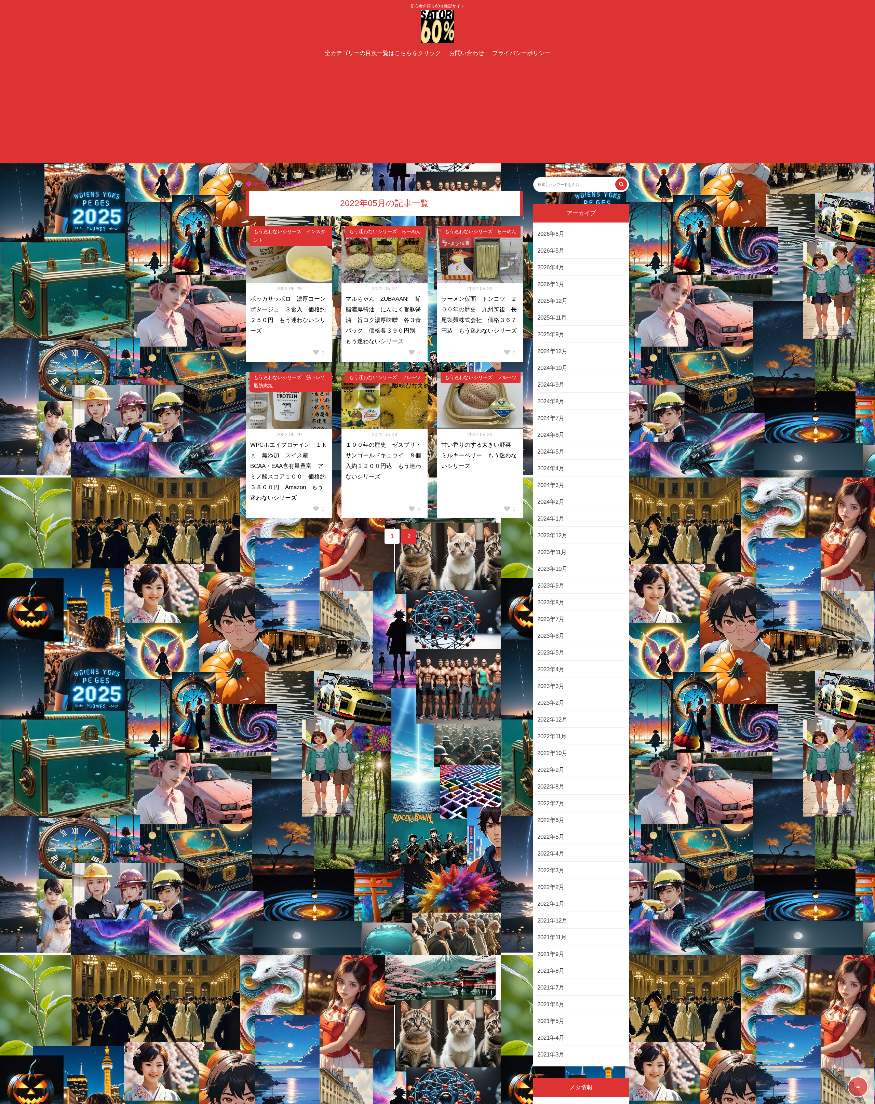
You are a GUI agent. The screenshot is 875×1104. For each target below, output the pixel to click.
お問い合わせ (466, 53)
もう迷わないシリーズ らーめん (385, 231)
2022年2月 (550, 887)
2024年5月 (550, 451)
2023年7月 (550, 619)
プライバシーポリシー (521, 53)
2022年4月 (550, 853)
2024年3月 (550, 485)
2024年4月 (550, 468)
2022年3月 (550, 870)
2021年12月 (552, 920)
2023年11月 (552, 552)
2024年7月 (550, 418)
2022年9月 (550, 770)
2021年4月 (550, 1038)
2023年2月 (550, 703)
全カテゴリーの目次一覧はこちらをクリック (383, 53)
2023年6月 (550, 636)
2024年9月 (550, 384)
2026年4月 (550, 267)
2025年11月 (552, 317)
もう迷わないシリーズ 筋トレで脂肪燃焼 (289, 382)
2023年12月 (552, 535)
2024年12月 (552, 351)
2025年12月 (552, 301)
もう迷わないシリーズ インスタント (289, 236)
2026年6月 (550, 234)
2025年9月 (550, 334)
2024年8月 (550, 401)
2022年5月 (550, 837)
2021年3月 (550, 1054)
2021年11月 (552, 937)
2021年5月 (550, 1021)
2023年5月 (550, 652)
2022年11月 (552, 736)
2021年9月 (550, 954)
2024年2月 (550, 502)
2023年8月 (550, 602)
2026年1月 (550, 284)
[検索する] (621, 184)
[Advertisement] (437, 112)
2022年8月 (550, 786)
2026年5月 (550, 250)
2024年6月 (550, 435)
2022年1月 (550, 904)
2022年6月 (550, 820)
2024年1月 (550, 518)
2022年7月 (550, 803)
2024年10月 (552, 368)
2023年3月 (550, 686)
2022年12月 (552, 719)
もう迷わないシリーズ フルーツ (385, 377)
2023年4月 (550, 669)
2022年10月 (552, 753)
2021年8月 (550, 971)
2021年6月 (550, 1004)
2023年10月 (552, 569)
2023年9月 (550, 585)
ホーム (261, 184)
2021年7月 (550, 987)
